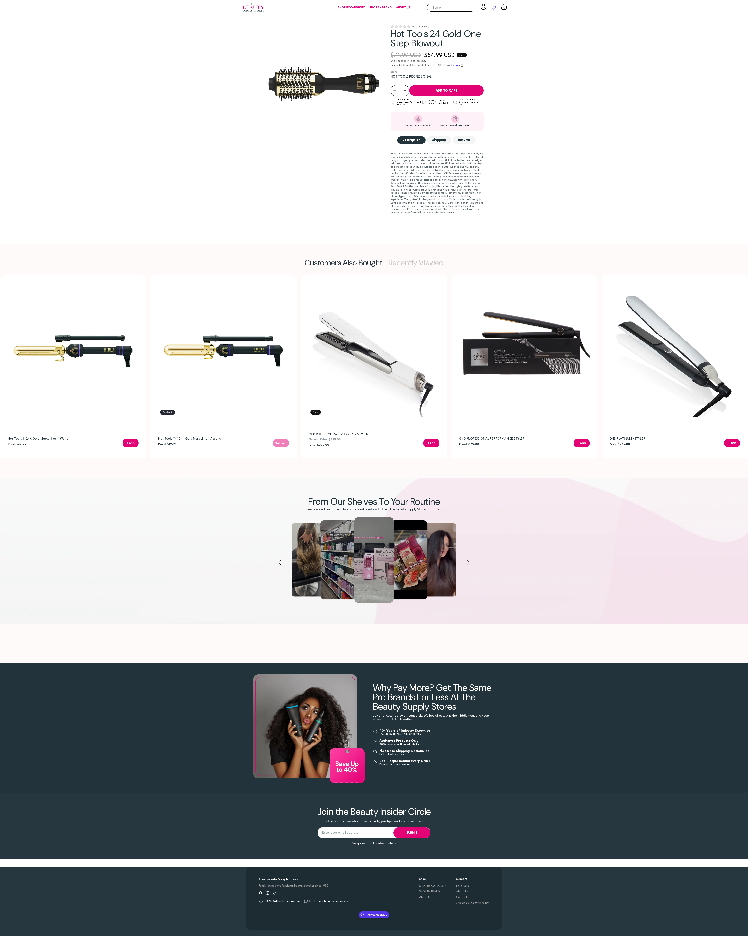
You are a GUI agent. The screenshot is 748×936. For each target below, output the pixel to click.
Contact (461, 897)
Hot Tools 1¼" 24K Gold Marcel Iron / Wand (189, 438)
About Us (425, 897)
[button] (351, 7)
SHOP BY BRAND (429, 891)
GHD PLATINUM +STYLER (627, 438)
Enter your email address (340, 833)
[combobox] (451, 8)
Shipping (395, 60)
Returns (464, 140)
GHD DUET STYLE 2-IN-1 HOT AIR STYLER (338, 434)
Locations (462, 886)
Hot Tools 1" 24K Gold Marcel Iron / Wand (38, 438)
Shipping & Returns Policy (472, 903)
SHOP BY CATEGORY (432, 886)
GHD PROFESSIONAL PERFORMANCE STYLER (492, 438)
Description (411, 140)
